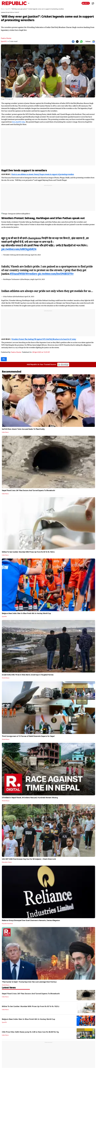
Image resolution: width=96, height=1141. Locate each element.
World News (5, 678)
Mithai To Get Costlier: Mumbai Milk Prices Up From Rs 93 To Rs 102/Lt (28, 552)
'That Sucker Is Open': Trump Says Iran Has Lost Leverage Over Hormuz (29, 982)
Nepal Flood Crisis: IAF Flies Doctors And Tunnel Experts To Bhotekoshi (28, 490)
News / (3, 9)
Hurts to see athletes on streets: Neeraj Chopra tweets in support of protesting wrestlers (42, 174)
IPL (4, 359)
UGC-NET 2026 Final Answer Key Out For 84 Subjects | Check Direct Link (29, 859)
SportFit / (8, 9)
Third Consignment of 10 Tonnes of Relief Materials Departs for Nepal (28, 736)
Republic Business (7, 923)
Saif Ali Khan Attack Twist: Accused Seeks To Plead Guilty (23, 429)
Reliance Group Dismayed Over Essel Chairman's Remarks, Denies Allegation (31, 920)
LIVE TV (86, 3)
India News (5, 432)
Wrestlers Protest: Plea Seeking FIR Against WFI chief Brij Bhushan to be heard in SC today (43, 339)
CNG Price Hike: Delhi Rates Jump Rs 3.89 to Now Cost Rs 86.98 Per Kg (30, 1032)
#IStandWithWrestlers (23, 273)
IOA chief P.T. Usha (18, 122)
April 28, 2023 (36, 255)
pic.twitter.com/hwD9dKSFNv (56, 273)
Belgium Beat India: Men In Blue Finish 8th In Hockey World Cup (26, 613)
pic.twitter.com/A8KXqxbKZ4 (18, 249)
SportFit (4, 41)
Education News (7, 862)
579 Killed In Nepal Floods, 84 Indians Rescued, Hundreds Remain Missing (30, 797)
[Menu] (92, 3)
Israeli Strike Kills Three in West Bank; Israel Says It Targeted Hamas (28, 675)
